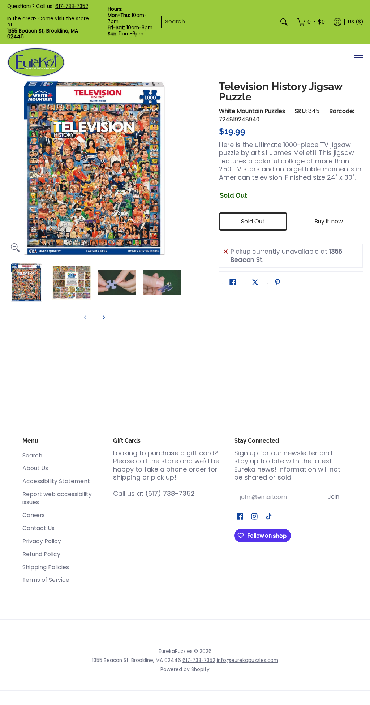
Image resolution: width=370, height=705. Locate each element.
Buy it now (328, 221)
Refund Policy (41, 554)
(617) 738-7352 (170, 493)
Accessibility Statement (56, 481)
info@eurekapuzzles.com (247, 660)
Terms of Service (45, 580)
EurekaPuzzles (176, 651)
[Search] (284, 22)
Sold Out (253, 221)
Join (333, 497)
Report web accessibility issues (57, 498)
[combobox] (220, 22)
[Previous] (12, 168)
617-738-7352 (71, 6)
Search (32, 455)
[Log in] (337, 22)
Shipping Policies (45, 567)
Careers (33, 515)
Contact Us (38, 528)
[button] (233, 283)
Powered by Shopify (185, 669)
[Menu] (358, 55)
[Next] (176, 168)
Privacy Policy (41, 541)
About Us (35, 468)
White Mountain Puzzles (252, 111)
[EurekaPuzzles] (36, 62)
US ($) (355, 21)
